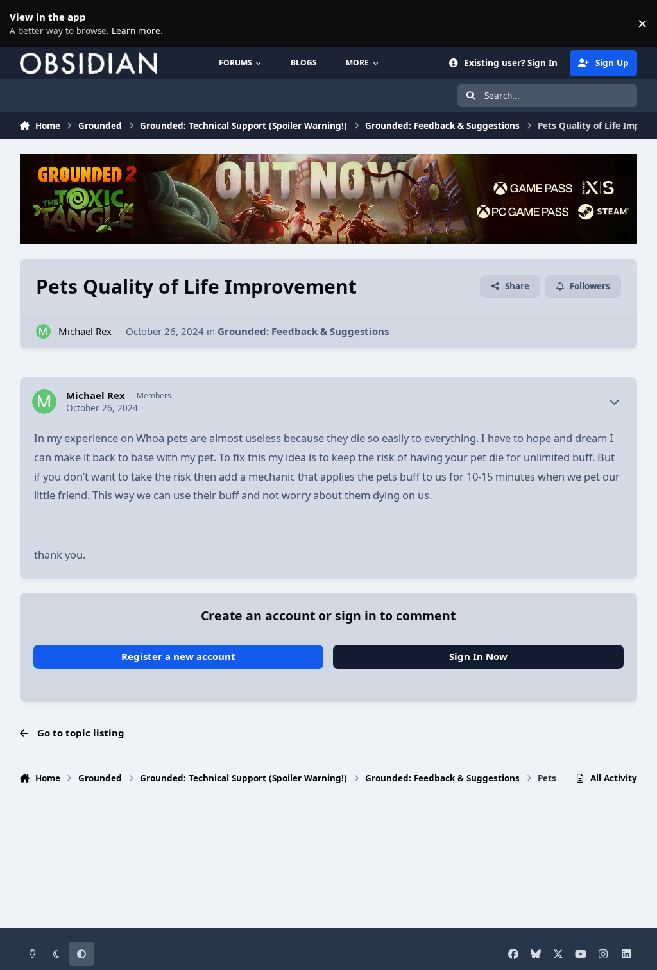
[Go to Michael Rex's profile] (43, 331)
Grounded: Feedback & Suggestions (303, 331)
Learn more (25, 23)
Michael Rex (85, 331)
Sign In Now (478, 656)
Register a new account (178, 656)
